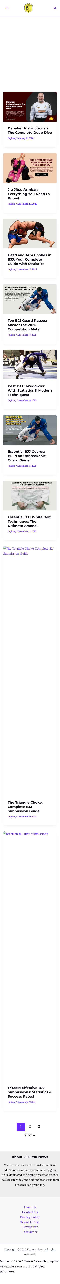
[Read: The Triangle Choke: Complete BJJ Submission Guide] (30, 671)
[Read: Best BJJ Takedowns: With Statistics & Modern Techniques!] (30, 364)
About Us (30, 1207)
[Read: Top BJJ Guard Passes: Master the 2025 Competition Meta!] (30, 299)
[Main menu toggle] (7, 8)
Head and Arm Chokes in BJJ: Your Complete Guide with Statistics (30, 259)
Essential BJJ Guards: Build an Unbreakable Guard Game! (27, 456)
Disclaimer (30, 1232)
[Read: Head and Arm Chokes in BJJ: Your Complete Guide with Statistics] (30, 233)
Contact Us (30, 1212)
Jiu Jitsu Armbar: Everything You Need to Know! (29, 194)
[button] (55, 8)
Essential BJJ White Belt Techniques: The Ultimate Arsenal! (29, 521)
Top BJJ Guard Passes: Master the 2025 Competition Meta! (27, 325)
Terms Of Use (30, 1222)
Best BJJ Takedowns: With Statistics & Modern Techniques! (30, 390)
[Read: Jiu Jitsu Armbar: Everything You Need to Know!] (30, 168)
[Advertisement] (30, 48)
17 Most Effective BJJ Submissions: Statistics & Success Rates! (30, 1092)
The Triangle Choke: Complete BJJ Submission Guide (25, 806)
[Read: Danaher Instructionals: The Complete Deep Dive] (30, 106)
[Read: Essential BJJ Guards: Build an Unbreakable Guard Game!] (30, 430)
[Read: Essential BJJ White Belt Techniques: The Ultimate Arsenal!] (30, 495)
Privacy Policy (30, 1217)
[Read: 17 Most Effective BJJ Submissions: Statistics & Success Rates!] (30, 956)
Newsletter (30, 1227)
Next (30, 1135)
